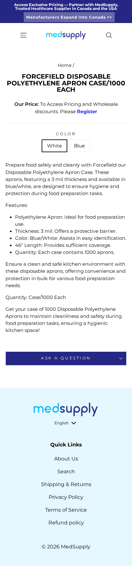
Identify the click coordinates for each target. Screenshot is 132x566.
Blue (79, 146)
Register (87, 111)
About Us (66, 459)
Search (66, 471)
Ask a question (66, 358)
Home (64, 65)
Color (66, 134)
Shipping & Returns (66, 484)
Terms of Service (66, 510)
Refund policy (66, 523)
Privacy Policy (66, 497)
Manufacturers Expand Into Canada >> (69, 17)
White (54, 146)
